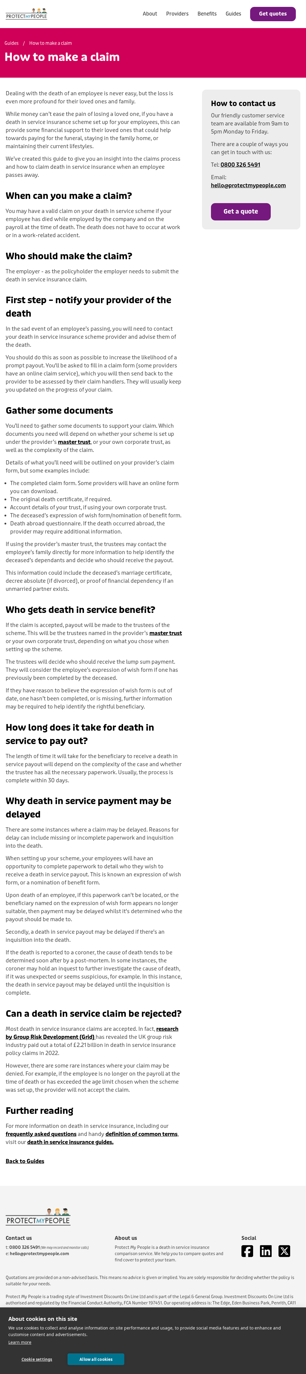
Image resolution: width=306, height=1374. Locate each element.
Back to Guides (25, 1161)
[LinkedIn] (266, 1251)
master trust (74, 442)
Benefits (207, 14)
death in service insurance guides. (70, 1142)
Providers (177, 14)
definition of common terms (141, 1134)
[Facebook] (247, 1251)
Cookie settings (37, 1359)
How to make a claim (50, 43)
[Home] (27, 14)
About (150, 14)
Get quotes (273, 14)
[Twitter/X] (284, 1251)
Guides (233, 14)
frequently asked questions (41, 1134)
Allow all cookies (95, 1359)
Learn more (19, 1342)
